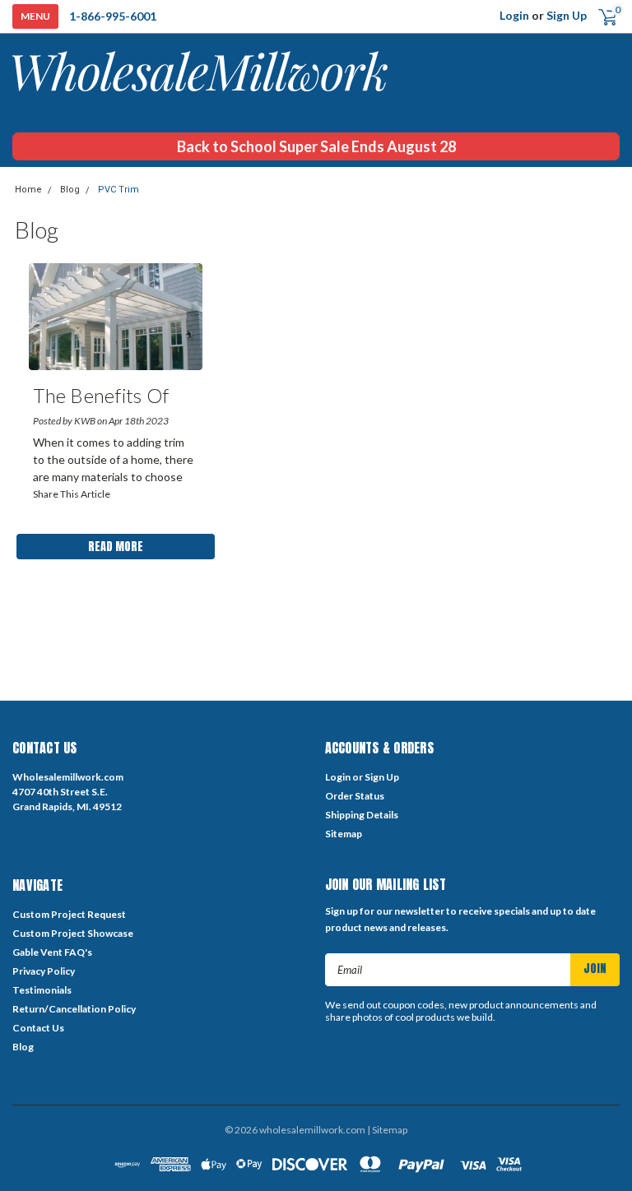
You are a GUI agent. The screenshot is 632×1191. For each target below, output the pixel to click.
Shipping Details (361, 815)
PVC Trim (118, 189)
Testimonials (42, 990)
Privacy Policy (43, 971)
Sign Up (566, 15)
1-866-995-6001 (112, 16)
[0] (601, 16)
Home (28, 189)
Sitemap (343, 833)
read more (115, 546)
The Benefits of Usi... (101, 398)
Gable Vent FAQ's (52, 952)
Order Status (354, 796)
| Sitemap (387, 1130)
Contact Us (38, 1028)
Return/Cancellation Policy (74, 1009)
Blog (70, 189)
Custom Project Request (69, 914)
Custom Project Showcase (72, 933)
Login (514, 15)
